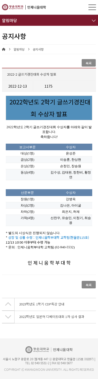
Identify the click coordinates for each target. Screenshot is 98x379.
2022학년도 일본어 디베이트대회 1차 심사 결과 (51, 316)
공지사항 (38, 49)
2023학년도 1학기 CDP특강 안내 (41, 304)
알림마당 (19, 49)
